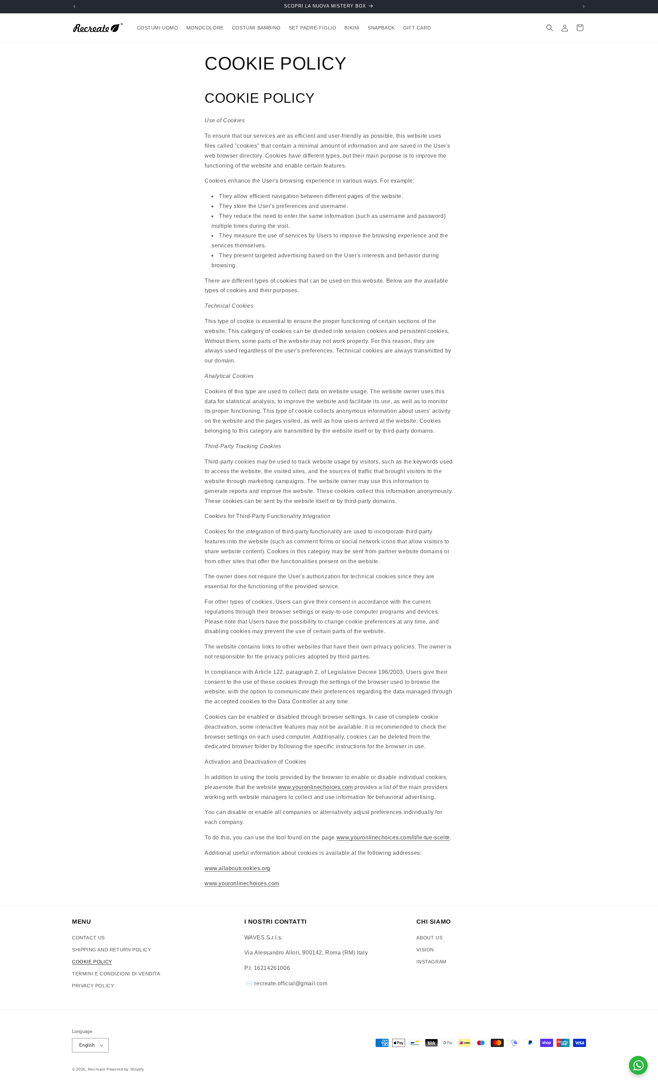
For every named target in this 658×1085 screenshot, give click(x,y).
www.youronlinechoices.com (315, 787)
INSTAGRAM (431, 961)
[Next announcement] (583, 6)
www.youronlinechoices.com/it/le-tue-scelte (393, 837)
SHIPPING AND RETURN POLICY (111, 949)
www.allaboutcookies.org (237, 868)
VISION (425, 949)
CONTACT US (88, 937)
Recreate (97, 1069)
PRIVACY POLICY (93, 985)
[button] (549, 27)
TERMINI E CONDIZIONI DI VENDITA (116, 973)
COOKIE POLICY (92, 961)
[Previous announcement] (74, 6)
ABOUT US (429, 937)
